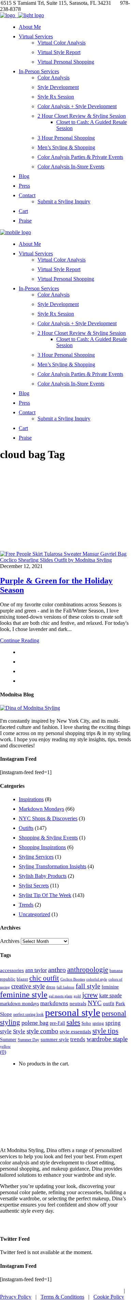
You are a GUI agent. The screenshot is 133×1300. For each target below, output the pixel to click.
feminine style (23, 994)
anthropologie (87, 969)
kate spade (110, 995)
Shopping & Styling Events (48, 838)
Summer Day (28, 1039)
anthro (57, 969)
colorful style (96, 979)
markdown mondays (19, 1003)
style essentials (75, 1031)
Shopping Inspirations (42, 847)
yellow (5, 1046)
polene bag (34, 1022)
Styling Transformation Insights (52, 866)
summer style (55, 1039)
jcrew (90, 995)
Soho (86, 1023)
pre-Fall (57, 1023)
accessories (12, 970)
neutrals (78, 1003)
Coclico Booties (72, 979)
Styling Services (36, 857)
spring (98, 1023)
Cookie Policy (108, 1297)
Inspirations (31, 799)
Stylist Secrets (34, 885)
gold (77, 996)
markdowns (54, 1003)
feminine (110, 986)
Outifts (26, 828)
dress (50, 987)
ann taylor (36, 970)
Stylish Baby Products (42, 876)
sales (73, 1022)
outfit (108, 1003)
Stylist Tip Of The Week (45, 895)
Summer (8, 1039)
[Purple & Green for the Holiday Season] (66, 560)
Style (19, 1031)
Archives (9, 941)
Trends (26, 905)
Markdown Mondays (41, 809)
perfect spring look (28, 1014)
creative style (28, 986)
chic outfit (44, 978)
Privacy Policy (15, 1297)
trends (77, 1039)
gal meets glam (60, 996)
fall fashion (65, 987)
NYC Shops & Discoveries (48, 818)
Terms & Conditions (62, 1297)
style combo (42, 1031)
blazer (22, 979)
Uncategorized (34, 914)
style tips (105, 1031)
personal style (72, 1012)
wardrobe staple (107, 1039)
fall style (88, 986)
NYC (95, 1003)
